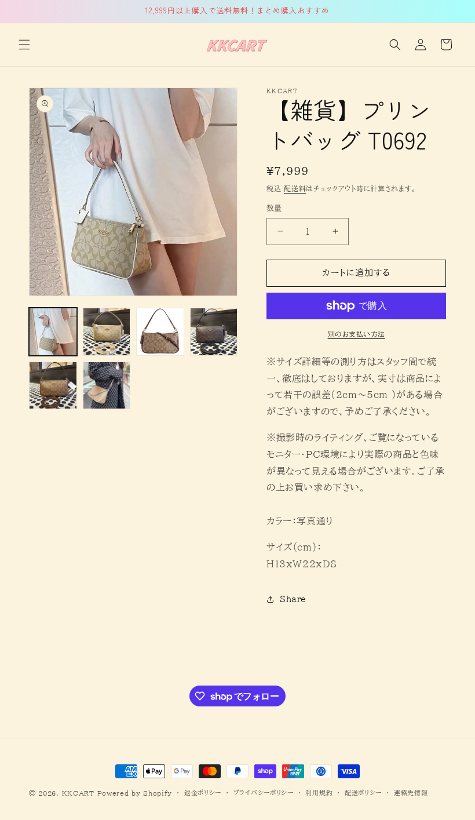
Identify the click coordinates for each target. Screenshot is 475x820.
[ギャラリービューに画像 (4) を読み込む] (214, 332)
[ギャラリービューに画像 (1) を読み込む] (53, 332)
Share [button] (293, 599)
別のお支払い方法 (356, 333)
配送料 (295, 188)
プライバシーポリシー (263, 792)
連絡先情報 (411, 792)
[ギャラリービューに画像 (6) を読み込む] (107, 386)
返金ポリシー (202, 792)
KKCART (78, 793)
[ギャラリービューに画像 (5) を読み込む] (53, 386)
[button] (24, 44)
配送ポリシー (363, 792)
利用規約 (318, 792)
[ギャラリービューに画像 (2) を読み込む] (107, 332)
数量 (274, 208)
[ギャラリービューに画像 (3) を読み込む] (160, 332)
